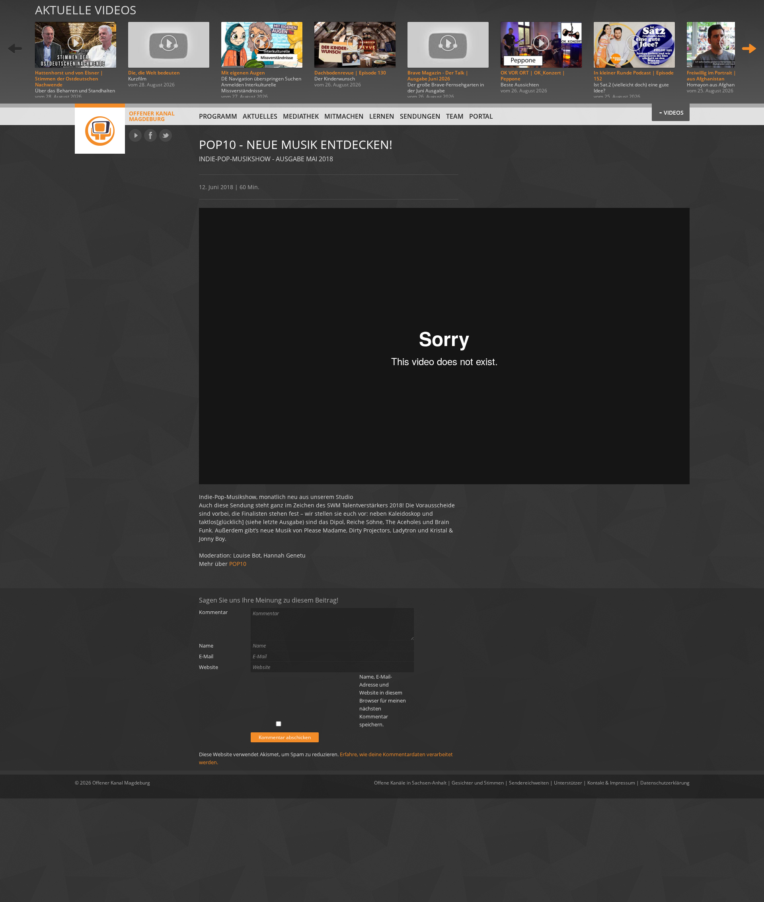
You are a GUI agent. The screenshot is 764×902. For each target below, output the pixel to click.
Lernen (381, 116)
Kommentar (213, 612)
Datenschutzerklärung (665, 782)
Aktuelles (260, 116)
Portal (481, 116)
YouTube (135, 135)
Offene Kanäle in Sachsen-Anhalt (410, 782)
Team (455, 116)
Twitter (165, 135)
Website (208, 667)
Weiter (749, 49)
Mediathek (301, 116)
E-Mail (206, 656)
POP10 (237, 563)
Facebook (150, 135)
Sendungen (420, 116)
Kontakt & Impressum (611, 782)
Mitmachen (344, 116)
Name (206, 645)
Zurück (15, 49)
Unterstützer (568, 782)
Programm (218, 116)
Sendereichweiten (529, 782)
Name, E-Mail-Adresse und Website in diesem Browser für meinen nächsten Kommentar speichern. (382, 700)
